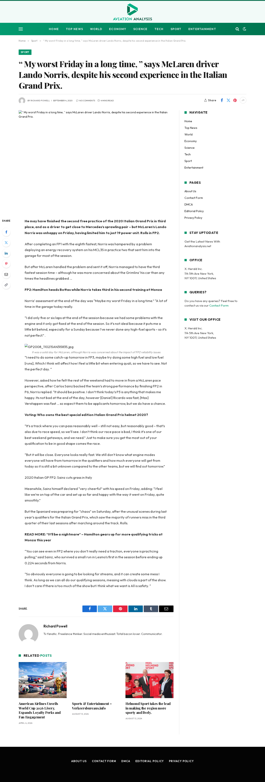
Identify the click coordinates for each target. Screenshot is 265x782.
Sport (176, 29)
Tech (158, 29)
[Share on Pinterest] (235, 100)
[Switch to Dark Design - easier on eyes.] (244, 29)
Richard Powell (40, 100)
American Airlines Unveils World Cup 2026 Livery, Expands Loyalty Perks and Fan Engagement (40, 710)
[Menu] (21, 29)
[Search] (237, 29)
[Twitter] (6, 242)
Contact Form (193, 198)
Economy (117, 29)
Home (54, 29)
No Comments (87, 100)
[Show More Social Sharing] (243, 100)
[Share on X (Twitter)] (228, 100)
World (96, 29)
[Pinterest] (6, 264)
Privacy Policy (193, 218)
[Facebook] (6, 232)
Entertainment (202, 29)
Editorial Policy (194, 211)
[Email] (6, 274)
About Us (190, 191)
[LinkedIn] (6, 253)
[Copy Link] (6, 285)
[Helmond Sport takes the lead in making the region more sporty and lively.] (149, 680)
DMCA (188, 204)
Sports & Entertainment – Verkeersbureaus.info (92, 705)
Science (140, 29)
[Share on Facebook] (222, 100)
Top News (74, 29)
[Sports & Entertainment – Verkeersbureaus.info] (96, 680)
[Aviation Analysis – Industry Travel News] (132, 12)
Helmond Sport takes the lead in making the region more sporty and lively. (148, 708)
